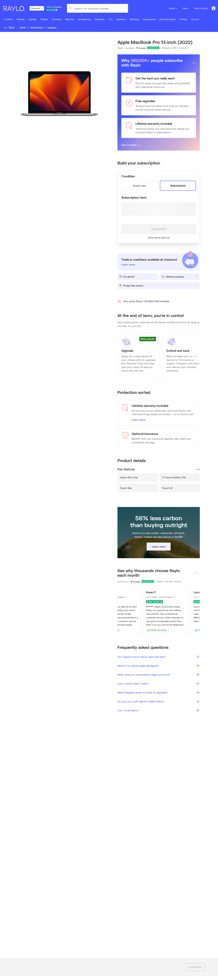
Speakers (121, 19)
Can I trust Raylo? (128, 710)
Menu (10, 19)
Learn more (138, 419)
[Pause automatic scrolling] (196, 573)
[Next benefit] (195, 356)
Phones (20, 19)
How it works (201, 8)
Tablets (44, 19)
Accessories (149, 19)
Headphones (84, 19)
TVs (110, 19)
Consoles (56, 19)
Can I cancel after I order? (133, 683)
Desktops (100, 19)
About (172, 8)
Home (23, 27)
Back (11, 27)
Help (184, 8)
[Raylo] (16, 8)
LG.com (195, 19)
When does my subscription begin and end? (143, 674)
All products (36, 27)
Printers (183, 19)
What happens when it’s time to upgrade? (142, 692)
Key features (126, 469)
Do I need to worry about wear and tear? (141, 656)
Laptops (32, 19)
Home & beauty (167, 19)
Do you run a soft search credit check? (140, 701)
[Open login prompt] (213, 8)
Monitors (134, 19)
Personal (35, 8)
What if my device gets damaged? (138, 665)
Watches (69, 19)
